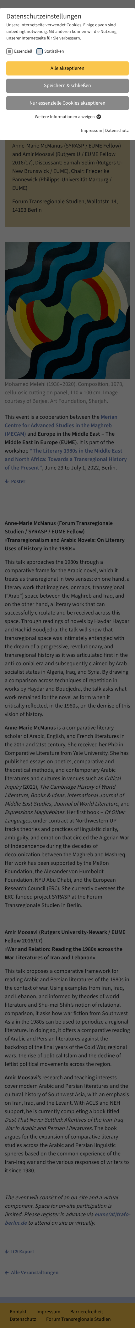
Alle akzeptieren (67, 68)
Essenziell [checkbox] (23, 51)
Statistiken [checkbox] (54, 51)
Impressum (91, 130)
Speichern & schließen (67, 85)
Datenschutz (117, 130)
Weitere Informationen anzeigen (65, 117)
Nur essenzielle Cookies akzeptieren (67, 103)
